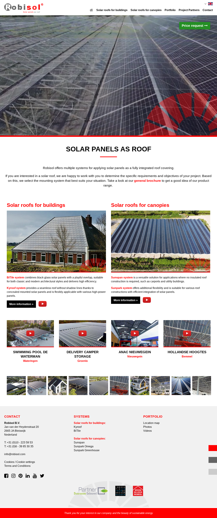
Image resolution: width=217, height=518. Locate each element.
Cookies (9, 462)
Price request (193, 25)
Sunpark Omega (83, 446)
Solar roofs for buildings (111, 10)
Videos (147, 430)
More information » (21, 304)
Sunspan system (122, 277)
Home (91, 10)
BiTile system (15, 277)
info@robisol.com (14, 454)
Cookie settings (25, 462)
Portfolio (170, 10)
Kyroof (78, 426)
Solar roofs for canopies (146, 10)
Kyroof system (16, 288)
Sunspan (79, 442)
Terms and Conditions (17, 465)
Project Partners (189, 10)
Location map (151, 423)
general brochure (147, 180)
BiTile (77, 430)
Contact (208, 10)
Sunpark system (121, 288)
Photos (147, 426)
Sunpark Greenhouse (87, 450)
